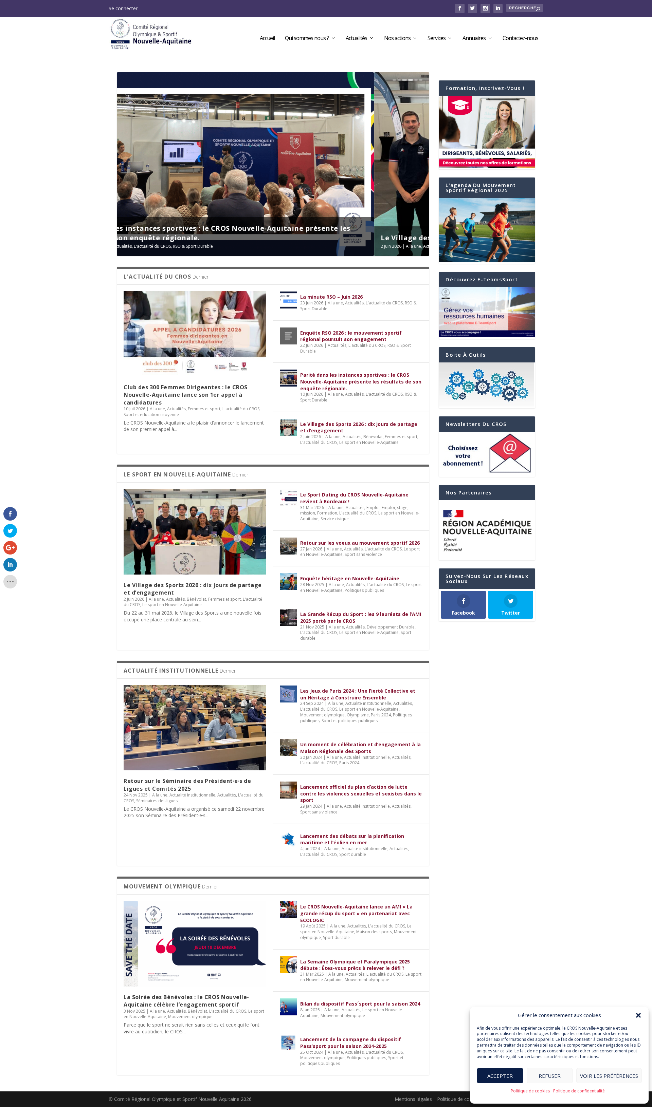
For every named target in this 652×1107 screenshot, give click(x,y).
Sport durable (352, 854)
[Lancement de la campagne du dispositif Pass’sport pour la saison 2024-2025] (288, 1042)
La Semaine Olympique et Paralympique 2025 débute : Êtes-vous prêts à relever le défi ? (355, 965)
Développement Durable (391, 627)
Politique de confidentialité (579, 1091)
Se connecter (123, 8)
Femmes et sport (224, 246)
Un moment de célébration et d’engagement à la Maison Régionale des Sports (360, 747)
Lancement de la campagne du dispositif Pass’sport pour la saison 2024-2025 (350, 1042)
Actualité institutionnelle (192, 795)
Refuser (550, 1075)
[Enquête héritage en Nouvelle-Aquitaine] (288, 581)
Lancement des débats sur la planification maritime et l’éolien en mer (352, 839)
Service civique (335, 519)
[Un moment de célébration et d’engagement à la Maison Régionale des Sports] (288, 747)
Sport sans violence (363, 554)
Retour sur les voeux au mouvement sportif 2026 (360, 543)
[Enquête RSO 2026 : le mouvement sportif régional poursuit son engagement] (288, 335)
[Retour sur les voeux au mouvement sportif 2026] (288, 546)
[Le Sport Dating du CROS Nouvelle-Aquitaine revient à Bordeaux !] (288, 497)
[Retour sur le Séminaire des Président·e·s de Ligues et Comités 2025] (195, 727)
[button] (638, 1015)
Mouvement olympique (322, 715)
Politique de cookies (530, 1091)
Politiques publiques (364, 590)
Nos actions (397, 38)
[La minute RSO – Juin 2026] (288, 300)
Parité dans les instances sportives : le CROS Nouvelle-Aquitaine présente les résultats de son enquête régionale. (360, 381)
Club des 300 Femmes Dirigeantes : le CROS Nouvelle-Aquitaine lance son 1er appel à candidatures (186, 394)
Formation (327, 513)
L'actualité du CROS (261, 246)
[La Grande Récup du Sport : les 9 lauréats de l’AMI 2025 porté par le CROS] (288, 617)
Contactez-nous (520, 38)
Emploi (373, 507)
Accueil (267, 38)
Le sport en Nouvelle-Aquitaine (311, 246)
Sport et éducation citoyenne (151, 414)
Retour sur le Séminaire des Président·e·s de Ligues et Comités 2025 (187, 784)
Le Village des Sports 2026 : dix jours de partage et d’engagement (243, 237)
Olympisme (358, 715)
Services (437, 38)
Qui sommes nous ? (307, 38)
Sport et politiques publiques (350, 721)
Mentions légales (413, 1099)
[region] (487, 530)
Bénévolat (196, 246)
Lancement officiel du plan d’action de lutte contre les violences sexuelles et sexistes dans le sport (361, 793)
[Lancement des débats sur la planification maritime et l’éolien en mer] (288, 839)
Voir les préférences (609, 1075)
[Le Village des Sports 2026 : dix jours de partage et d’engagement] (288, 427)
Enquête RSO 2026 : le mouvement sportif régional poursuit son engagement (351, 336)
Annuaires (474, 38)
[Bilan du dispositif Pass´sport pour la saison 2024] (288, 1006)
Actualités (356, 38)
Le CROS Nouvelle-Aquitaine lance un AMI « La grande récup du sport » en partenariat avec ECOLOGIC (356, 913)
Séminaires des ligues (157, 801)
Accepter (500, 1075)
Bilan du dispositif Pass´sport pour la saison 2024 (360, 1003)
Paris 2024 (381, 715)
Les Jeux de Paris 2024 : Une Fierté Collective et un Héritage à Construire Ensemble (357, 694)
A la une (156, 246)
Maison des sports (374, 932)
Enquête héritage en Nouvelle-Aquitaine (349, 578)
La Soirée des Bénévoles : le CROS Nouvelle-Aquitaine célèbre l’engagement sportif (186, 1000)
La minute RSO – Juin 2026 (331, 297)
